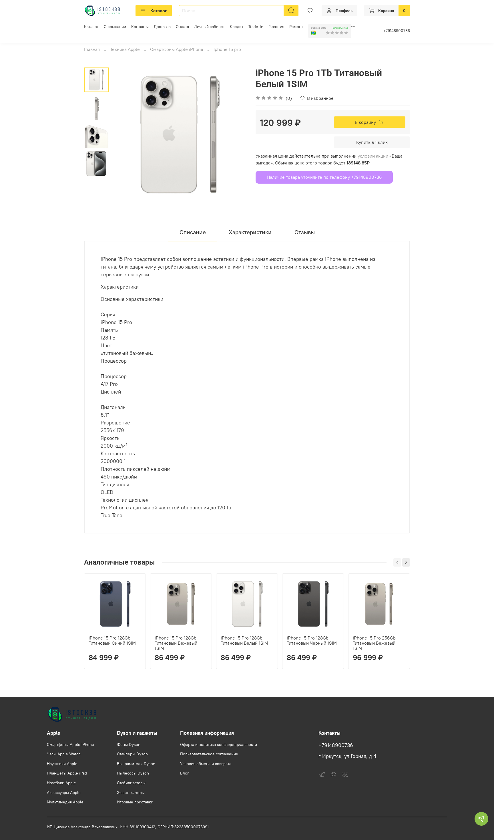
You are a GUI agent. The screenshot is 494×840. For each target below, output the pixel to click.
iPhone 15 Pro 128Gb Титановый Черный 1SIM (312, 640)
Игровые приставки (135, 802)
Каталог (158, 10)
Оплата (182, 26)
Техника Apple (125, 49)
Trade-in (255, 26)
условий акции (373, 156)
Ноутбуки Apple (61, 782)
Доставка (162, 26)
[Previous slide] (123, 135)
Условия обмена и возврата (205, 763)
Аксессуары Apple (64, 792)
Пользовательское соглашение (209, 753)
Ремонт (296, 26)
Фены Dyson (128, 744)
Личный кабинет (209, 26)
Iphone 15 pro (227, 49)
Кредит (236, 26)
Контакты (140, 26)
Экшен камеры (131, 792)
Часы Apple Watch (64, 753)
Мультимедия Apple (65, 802)
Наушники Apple (62, 763)
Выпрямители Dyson (136, 763)
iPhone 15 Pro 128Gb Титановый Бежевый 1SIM (176, 643)
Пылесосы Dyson (133, 773)
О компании (115, 26)
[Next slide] (235, 135)
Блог (184, 773)
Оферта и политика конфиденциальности (218, 744)
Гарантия (276, 26)
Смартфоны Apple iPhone (176, 49)
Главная (92, 49)
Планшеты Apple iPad (67, 773)
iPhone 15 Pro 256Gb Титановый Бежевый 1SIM (374, 643)
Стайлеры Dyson (132, 753)
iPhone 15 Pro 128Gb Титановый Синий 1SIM (112, 640)
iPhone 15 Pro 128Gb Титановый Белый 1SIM (244, 640)
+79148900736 (396, 30)
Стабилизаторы (131, 782)
